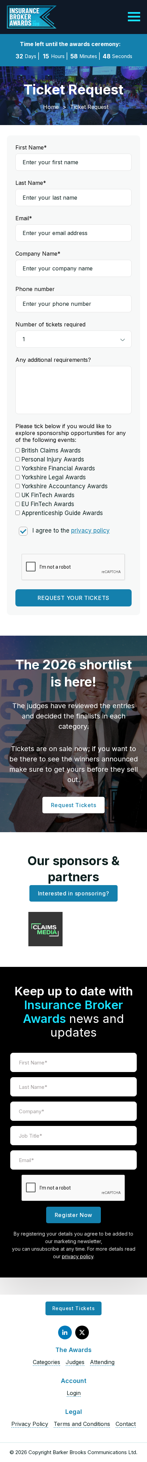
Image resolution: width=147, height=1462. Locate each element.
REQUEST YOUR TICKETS (73, 597)
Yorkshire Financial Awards (58, 468)
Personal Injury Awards (53, 459)
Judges (75, 1362)
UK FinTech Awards (48, 495)
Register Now (73, 1215)
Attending (102, 1362)
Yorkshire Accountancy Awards (65, 486)
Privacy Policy (29, 1423)
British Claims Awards (51, 450)
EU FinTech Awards (48, 504)
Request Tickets (73, 805)
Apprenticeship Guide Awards (62, 513)
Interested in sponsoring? (73, 893)
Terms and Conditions (82, 1423)
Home (51, 106)
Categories (46, 1362)
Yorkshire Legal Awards (54, 477)
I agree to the (71, 530)
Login (74, 1393)
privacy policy (90, 530)
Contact (126, 1423)
